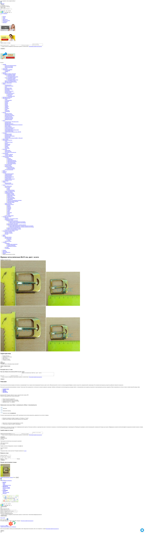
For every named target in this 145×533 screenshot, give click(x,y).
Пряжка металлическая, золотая (6, 477)
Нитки (4, 17)
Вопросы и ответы (6, 20)
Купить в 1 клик (7, 366)
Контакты (5, 22)
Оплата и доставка (6, 487)
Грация (3, 3)
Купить (2, 366)
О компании (5, 21)
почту (25, 450)
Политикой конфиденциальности (35, 46)
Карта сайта (2, 517)
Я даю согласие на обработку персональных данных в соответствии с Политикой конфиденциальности (22, 514)
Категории (5, 251)
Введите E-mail (3, 512)
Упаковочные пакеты (7, 485)
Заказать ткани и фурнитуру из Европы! (8, 526)
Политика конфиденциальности (6, 513)
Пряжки (4, 253)
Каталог (4, 16)
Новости (4, 491)
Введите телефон (3, 511)
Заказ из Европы (6, 492)
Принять (2, 530)
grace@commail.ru (3, 13)
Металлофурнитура (6, 252)
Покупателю (5, 19)
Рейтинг (2, 458)
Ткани (4, 18)
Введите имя (2, 509)
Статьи (4, 489)
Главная (4, 250)
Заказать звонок (3, 506)
